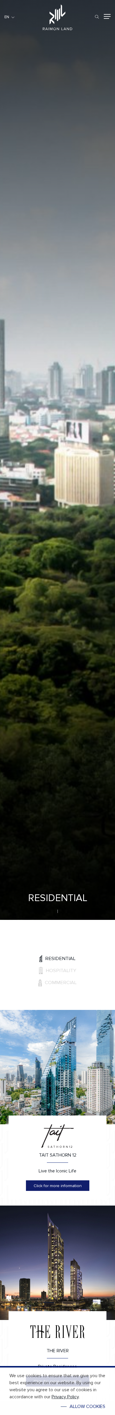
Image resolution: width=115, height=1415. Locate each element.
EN (6, 17)
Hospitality (61, 971)
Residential (60, 959)
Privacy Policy (65, 1397)
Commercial (61, 983)
